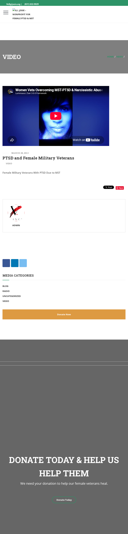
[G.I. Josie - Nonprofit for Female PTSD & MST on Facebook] (6, 263)
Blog (5, 286)
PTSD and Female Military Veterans (38, 158)
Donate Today (64, 499)
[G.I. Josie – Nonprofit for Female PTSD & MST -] (25, 14)
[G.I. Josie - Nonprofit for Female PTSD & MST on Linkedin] (14, 263)
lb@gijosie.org (13, 4)
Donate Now (64, 314)
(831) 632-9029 (31, 4)
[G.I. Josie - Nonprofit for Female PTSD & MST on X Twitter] (23, 263)
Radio (6, 291)
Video (119, 56)
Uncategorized (11, 296)
